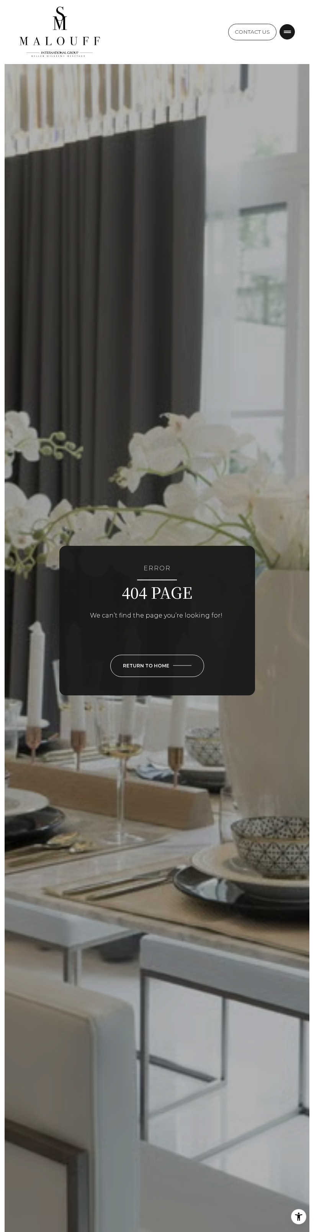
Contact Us (252, 31)
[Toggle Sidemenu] (287, 32)
